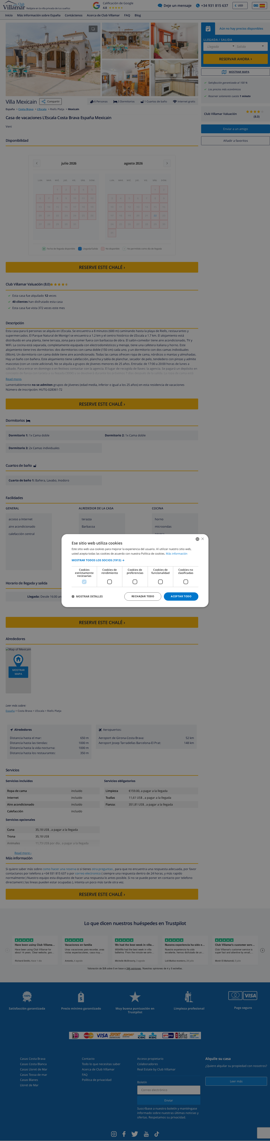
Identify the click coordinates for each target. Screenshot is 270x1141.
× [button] (202, 538)
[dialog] (135, 570)
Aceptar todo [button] (181, 596)
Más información (176, 553)
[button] (135, 560)
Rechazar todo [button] (143, 596)
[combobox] (197, 539)
